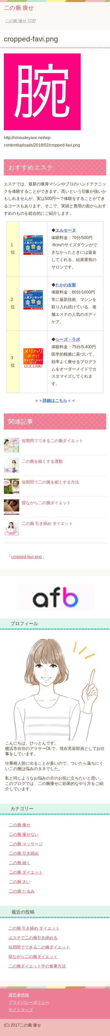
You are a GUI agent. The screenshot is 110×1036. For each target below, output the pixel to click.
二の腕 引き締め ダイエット (47, 523)
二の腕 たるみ (22, 891)
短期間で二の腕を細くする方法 (50, 482)
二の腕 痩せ (19, 8)
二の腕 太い (19, 882)
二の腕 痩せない (24, 834)
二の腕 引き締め (24, 853)
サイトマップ (20, 1010)
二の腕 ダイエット (26, 872)
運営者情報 (18, 995)
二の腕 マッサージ (26, 844)
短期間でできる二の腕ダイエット (52, 440)
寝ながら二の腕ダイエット (46, 503)
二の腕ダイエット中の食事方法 (37, 966)
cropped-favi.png (26, 557)
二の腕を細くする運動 (42, 461)
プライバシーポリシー (28, 1002)
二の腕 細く (19, 863)
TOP (20, 21)
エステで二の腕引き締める (33, 938)
